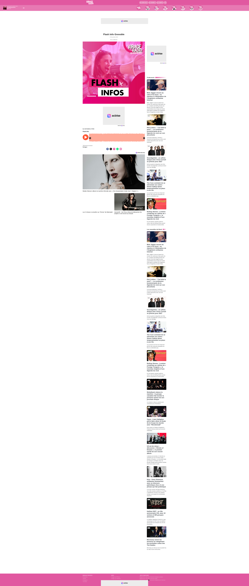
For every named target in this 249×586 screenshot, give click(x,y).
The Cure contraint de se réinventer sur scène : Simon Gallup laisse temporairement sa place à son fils (156, 186)
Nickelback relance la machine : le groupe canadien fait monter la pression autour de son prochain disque (155, 395)
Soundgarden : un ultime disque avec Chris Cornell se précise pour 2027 (156, 159)
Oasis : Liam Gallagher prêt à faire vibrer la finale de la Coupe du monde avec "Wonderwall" (156, 422)
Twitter (84, 578)
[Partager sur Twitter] (110, 149)
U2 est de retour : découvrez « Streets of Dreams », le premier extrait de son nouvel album (155, 449)
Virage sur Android (115, 578)
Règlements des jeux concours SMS (148, 578)
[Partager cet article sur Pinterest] (113, 149)
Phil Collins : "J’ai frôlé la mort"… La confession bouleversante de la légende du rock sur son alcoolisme (156, 131)
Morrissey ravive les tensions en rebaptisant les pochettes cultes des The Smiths (156, 542)
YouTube (85, 581)
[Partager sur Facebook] (107, 149)
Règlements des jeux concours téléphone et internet (152, 580)
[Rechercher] (165, 2)
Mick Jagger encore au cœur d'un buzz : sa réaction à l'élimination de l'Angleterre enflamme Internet (156, 96)
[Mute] (24, 8)
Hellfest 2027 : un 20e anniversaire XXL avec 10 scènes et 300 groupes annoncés (156, 514)
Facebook (85, 577)
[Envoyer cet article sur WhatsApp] (117, 149)
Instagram (85, 580)
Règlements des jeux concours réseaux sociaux (151, 577)
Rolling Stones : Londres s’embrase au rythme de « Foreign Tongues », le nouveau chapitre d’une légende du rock (156, 215)
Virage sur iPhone (115, 577)
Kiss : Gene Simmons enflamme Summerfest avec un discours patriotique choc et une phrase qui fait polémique (156, 483)
